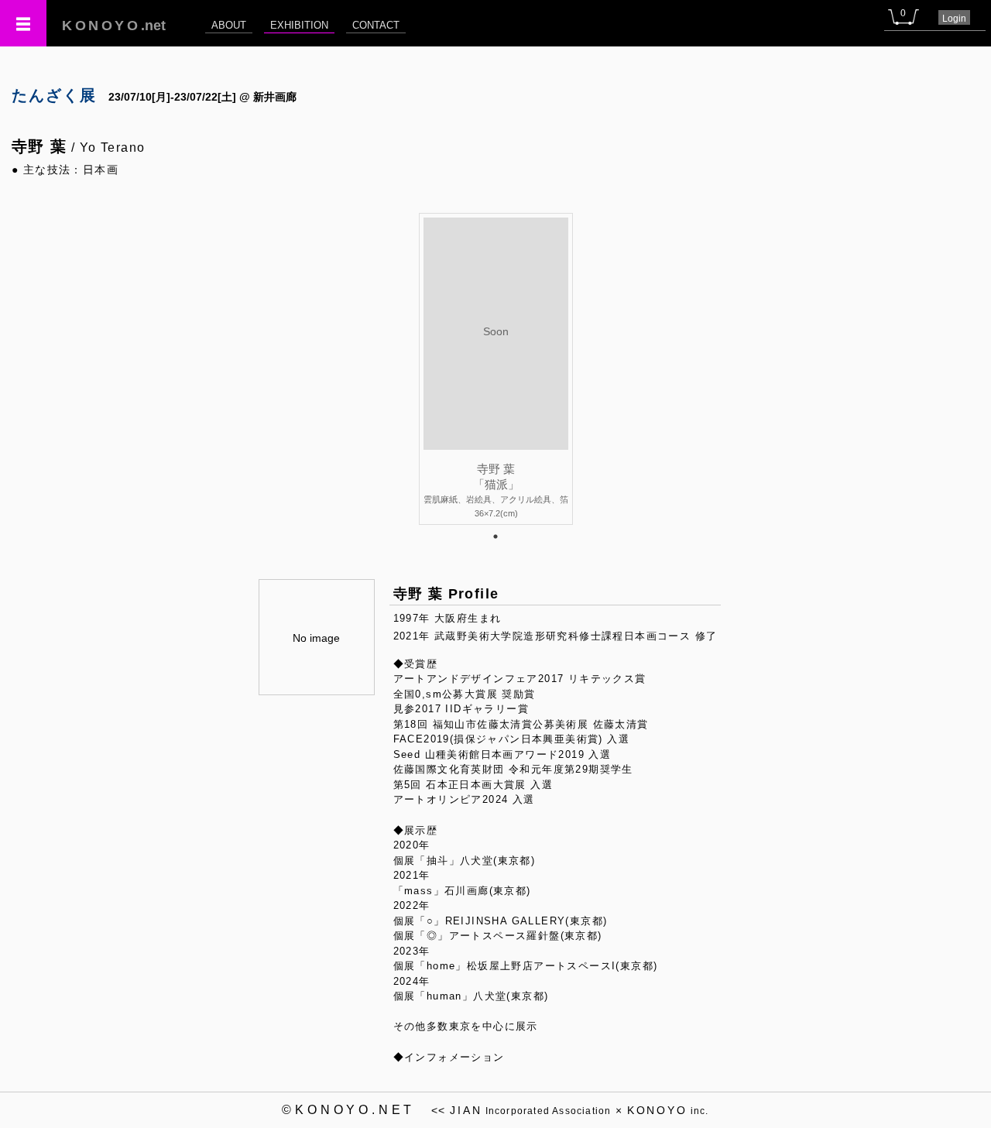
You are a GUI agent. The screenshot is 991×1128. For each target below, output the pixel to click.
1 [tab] (495, 536)
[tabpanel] (496, 368)
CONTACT (375, 25)
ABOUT (228, 25)
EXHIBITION (299, 25)
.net (114, 25)
